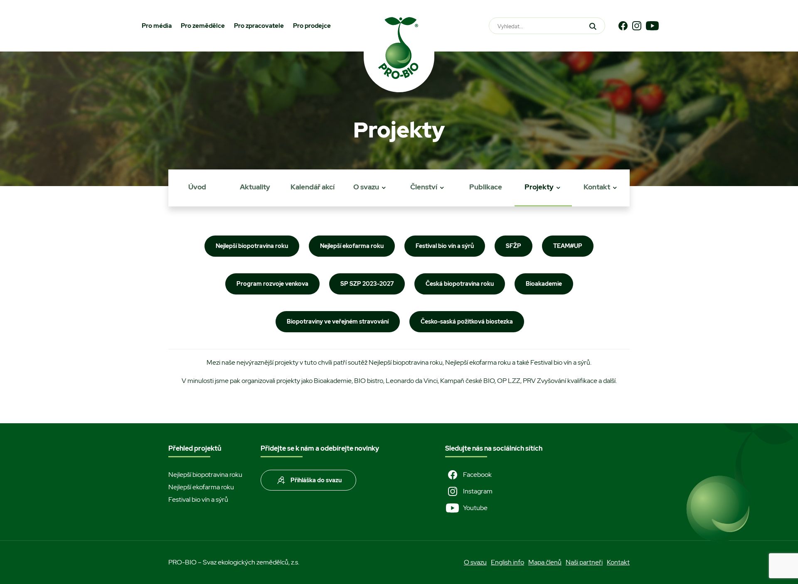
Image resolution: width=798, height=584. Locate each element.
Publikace (485, 186)
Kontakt (597, 186)
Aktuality (255, 186)
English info (507, 562)
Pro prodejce (312, 26)
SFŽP (513, 246)
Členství (423, 186)
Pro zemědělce (203, 26)
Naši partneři (584, 562)
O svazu (366, 186)
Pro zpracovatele (259, 26)
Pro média (157, 26)
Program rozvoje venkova (272, 283)
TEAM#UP (567, 246)
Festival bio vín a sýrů (445, 246)
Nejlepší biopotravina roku (252, 246)
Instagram (478, 491)
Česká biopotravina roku (460, 283)
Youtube (475, 507)
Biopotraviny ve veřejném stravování (338, 321)
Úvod (197, 186)
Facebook (477, 474)
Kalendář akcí (313, 186)
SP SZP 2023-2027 (367, 283)
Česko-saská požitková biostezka (467, 321)
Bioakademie (544, 283)
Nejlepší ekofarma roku (352, 246)
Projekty (539, 186)
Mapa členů (545, 562)
